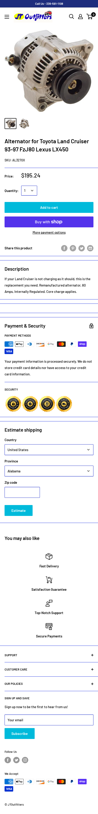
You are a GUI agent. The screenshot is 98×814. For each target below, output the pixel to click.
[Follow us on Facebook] (8, 760)
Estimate (18, 510)
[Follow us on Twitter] (16, 760)
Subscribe (19, 733)
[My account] (80, 16)
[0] (90, 16)
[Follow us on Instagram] (25, 760)
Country (10, 440)
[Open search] (71, 16)
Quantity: (11, 191)
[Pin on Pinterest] (73, 248)
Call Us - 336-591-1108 (49, 3)
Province (11, 461)
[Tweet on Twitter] (81, 248)
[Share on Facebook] (64, 248)
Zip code (11, 482)
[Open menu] (7, 17)
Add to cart (49, 207)
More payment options (49, 232)
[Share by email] (90, 248)
